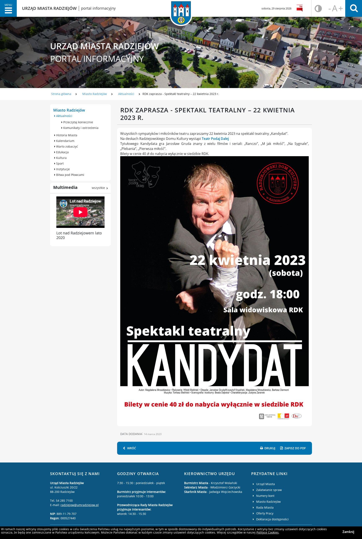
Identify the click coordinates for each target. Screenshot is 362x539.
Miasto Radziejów (94, 94)
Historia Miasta (66, 135)
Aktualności (126, 94)
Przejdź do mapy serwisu (26, 113)
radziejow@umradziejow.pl (80, 505)
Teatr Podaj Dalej (215, 138)
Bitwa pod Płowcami (69, 175)
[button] (8, 8)
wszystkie (98, 188)
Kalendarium (64, 141)
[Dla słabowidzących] (318, 8)
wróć (131, 448)
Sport (59, 163)
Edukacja (62, 152)
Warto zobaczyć (66, 146)
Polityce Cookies (267, 532)
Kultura (61, 158)
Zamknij (348, 532)
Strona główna (61, 94)
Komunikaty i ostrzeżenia (80, 128)
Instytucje (62, 169)
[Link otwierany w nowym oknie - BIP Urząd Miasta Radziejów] (300, 8)
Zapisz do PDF (295, 448)
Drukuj (269, 448)
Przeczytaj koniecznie (77, 122)
